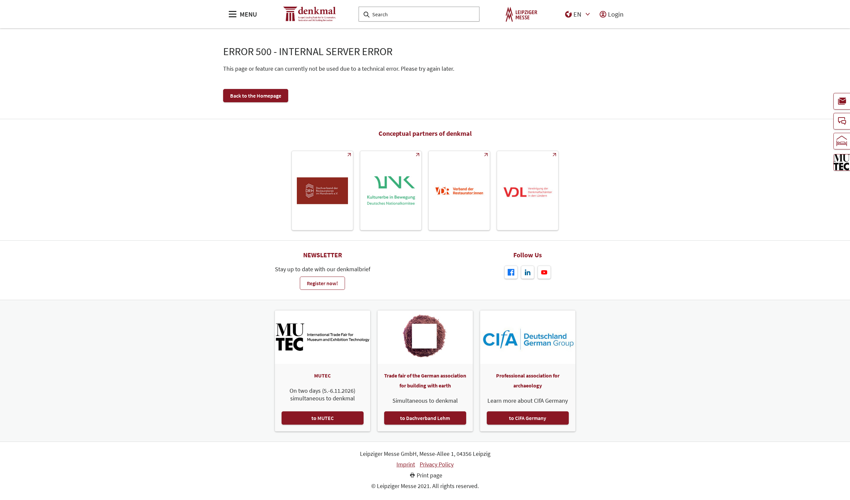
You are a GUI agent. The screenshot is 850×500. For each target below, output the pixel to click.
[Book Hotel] (841, 141)
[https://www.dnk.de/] (390, 190)
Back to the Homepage (255, 95)
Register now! (322, 283)
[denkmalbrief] (841, 101)
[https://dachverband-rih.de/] (322, 190)
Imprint (405, 464)
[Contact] (841, 121)
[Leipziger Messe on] (527, 272)
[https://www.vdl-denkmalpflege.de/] (527, 190)
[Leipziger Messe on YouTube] (544, 272)
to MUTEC (322, 418)
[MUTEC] (841, 162)
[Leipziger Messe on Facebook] (511, 272)
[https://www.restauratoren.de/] (459, 190)
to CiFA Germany (527, 418)
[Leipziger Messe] (521, 14)
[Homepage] (309, 14)
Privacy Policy (437, 464)
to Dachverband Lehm (425, 418)
